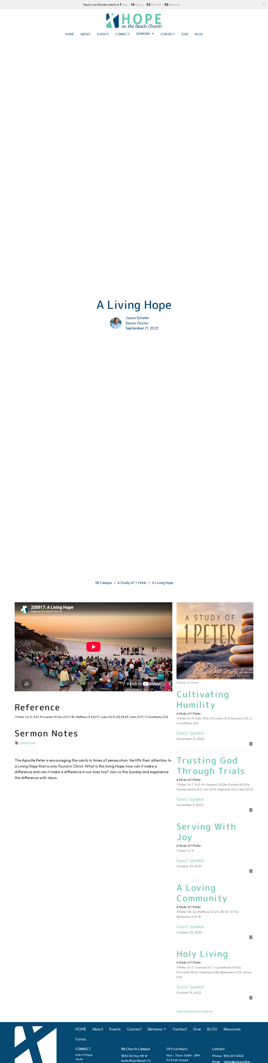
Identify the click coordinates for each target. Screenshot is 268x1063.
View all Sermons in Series (195, 1011)
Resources (232, 1029)
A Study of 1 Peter (132, 582)
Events (103, 34)
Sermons (143, 33)
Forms (80, 1039)
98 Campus (103, 582)
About (85, 34)
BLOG (199, 34)
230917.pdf (27, 743)
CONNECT (83, 1049)
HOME (69, 34)
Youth (79, 1059)
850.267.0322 (234, 1056)
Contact (168, 34)
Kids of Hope (84, 1055)
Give (185, 34)
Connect (122, 34)
